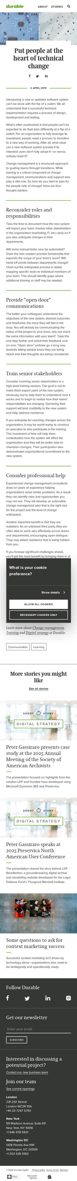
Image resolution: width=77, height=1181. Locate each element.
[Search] (69, 7)
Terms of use (52, 1170)
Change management (48, 628)
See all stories (38, 688)
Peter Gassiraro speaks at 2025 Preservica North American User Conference (35, 850)
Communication (18, 647)
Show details (50, 592)
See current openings (20, 1088)
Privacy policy (38, 1170)
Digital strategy (37, 633)
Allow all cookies (38, 604)
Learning (38, 647)
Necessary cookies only (38, 615)
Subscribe (17, 1040)
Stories (57, 7)
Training (12, 633)
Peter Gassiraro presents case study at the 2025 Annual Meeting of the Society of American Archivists (38, 756)
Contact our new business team (27, 1072)
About (43, 7)
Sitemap (64, 1170)
